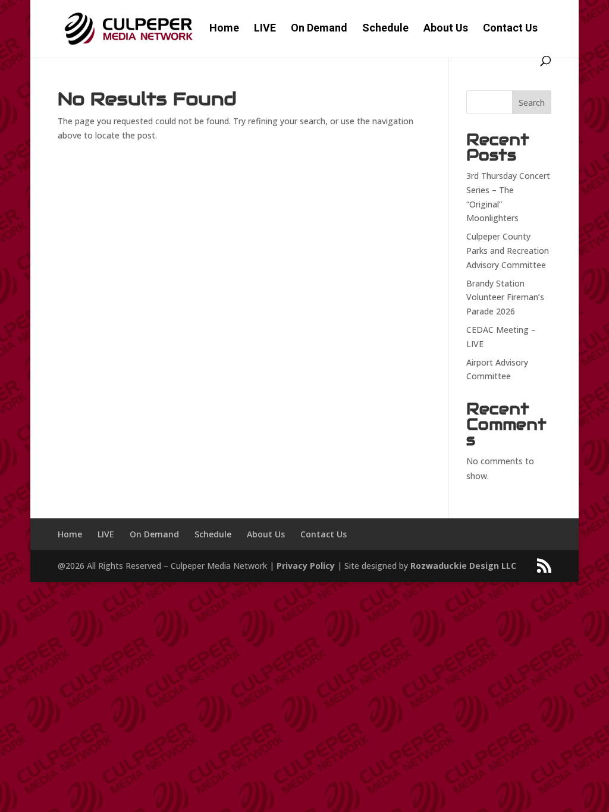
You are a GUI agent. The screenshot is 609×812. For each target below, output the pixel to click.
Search (532, 102)
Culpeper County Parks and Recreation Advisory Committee (507, 250)
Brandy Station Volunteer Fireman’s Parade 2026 (505, 297)
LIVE (265, 29)
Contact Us (510, 29)
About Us (445, 29)
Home (224, 29)
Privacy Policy (306, 565)
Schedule (385, 29)
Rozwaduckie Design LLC (463, 565)
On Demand (319, 29)
